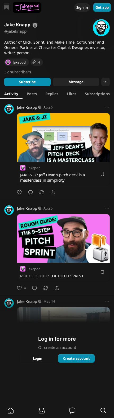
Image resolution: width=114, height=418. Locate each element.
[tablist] (57, 93)
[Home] (6, 7)
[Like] (19, 192)
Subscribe (27, 82)
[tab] (11, 93)
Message (76, 82)
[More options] (107, 107)
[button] (10, 410)
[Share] (52, 192)
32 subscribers (17, 71)
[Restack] (41, 192)
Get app (102, 7)
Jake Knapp (27, 107)
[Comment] (30, 192)
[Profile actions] (105, 82)
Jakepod (34, 167)
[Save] (102, 174)
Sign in (82, 7)
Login (37, 358)
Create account (76, 358)
